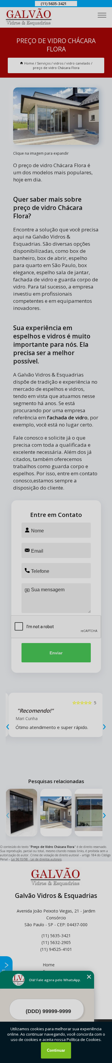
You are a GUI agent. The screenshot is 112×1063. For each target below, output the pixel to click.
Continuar (56, 1050)
